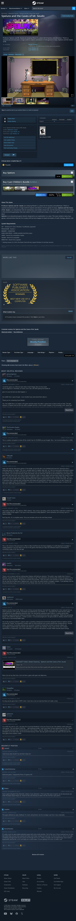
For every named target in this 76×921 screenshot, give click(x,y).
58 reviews (17, 690)
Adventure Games (13, 13)
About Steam (7, 878)
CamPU (9, 563)
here (35, 317)
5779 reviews (18, 649)
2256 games (10, 429)
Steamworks (7, 885)
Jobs (23, 881)
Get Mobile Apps (58, 881)
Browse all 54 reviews (38, 854)
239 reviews (9, 535)
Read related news (9, 142)
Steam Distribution (9, 888)
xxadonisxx (10, 597)
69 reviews (9, 457)
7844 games (10, 649)
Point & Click (18, 54)
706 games (9, 376)
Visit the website (8, 137)
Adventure (11, 54)
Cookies (39, 888)
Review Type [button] (6, 352)
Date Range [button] (41, 352)
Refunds (39, 891)
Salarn (9, 647)
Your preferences (18, 332)
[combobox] (52, 8)
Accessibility (40, 881)
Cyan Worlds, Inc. (33, 48)
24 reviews (17, 376)
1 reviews (9, 500)
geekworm (10, 714)
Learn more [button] (68, 165)
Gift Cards (7, 891)
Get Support (57, 885)
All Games (4, 13)
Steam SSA (7, 881)
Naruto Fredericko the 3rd (14, 533)
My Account (57, 888)
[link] (54, 194)
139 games (9, 690)
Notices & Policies (42, 885)
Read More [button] (69, 410)
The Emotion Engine (13, 427)
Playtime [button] (51, 352)
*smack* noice (11, 498)
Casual (5, 54)
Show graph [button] (68, 355)
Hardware (25, 885)
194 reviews (18, 565)
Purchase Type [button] (18, 352)
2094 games (10, 565)
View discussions (8, 145)
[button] (4, 8)
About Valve (25, 878)
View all (70, 311)
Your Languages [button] (11, 361)
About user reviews (6, 332)
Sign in (3, 110)
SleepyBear (10, 688)
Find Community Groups (10, 148)
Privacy (39, 878)
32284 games (10, 599)
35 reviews (17, 429)
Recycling (25, 888)
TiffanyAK (10, 456)
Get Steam (57, 878)
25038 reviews (19, 599)
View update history (9, 140)
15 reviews (9, 715)
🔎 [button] (4, 304)
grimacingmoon (11, 374)
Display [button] (60, 352)
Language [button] (30, 352)
